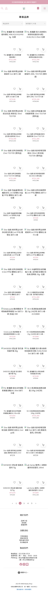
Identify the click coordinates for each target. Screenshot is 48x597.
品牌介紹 (24, 521)
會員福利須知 (24, 540)
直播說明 (24, 525)
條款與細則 (28, 589)
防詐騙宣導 (24, 542)
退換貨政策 (24, 538)
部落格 (24, 523)
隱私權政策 (20, 589)
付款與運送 (24, 536)
